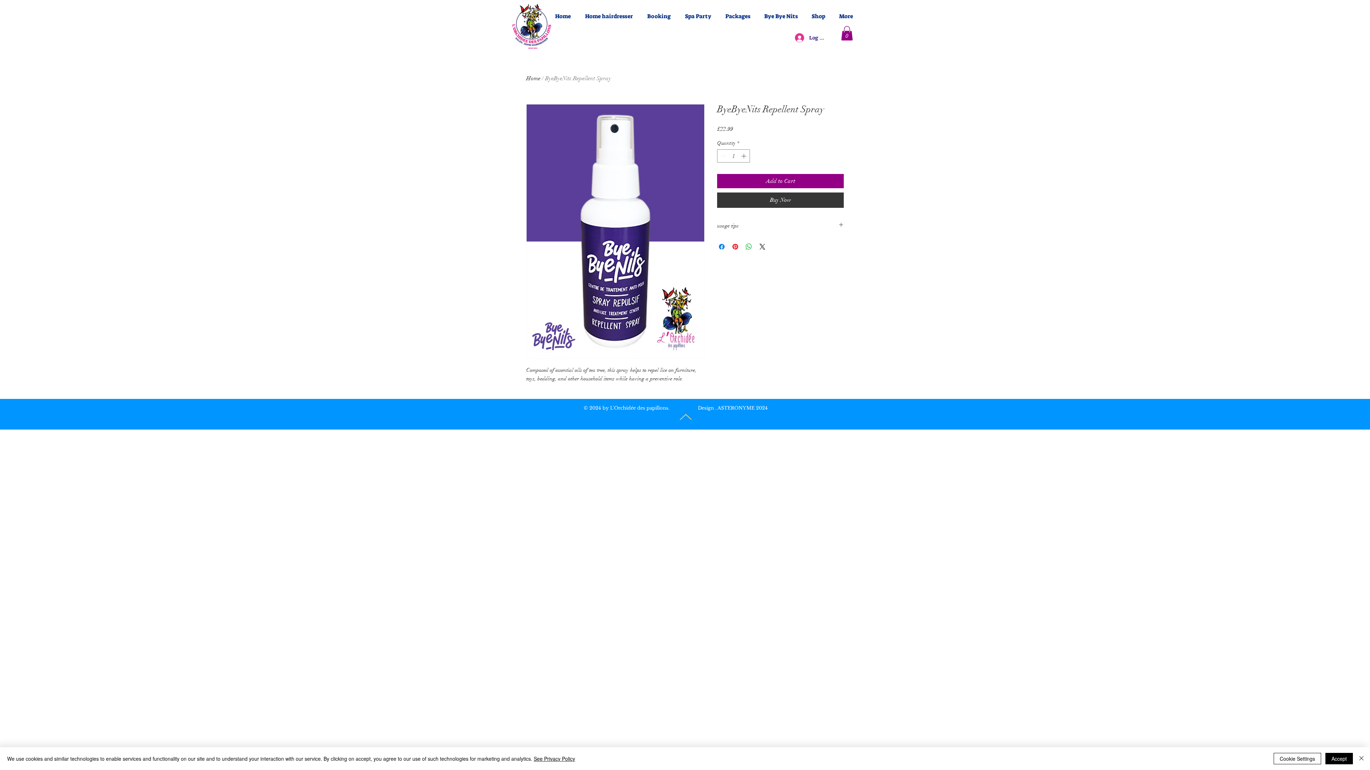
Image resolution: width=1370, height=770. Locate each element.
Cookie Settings (1297, 758)
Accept (1339, 758)
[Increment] (744, 156)
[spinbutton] (733, 156)
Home (533, 78)
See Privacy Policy (554, 758)
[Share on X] (762, 246)
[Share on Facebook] (721, 246)
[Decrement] (722, 156)
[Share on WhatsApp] (749, 246)
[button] (847, 33)
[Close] (1361, 758)
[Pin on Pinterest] (735, 246)
